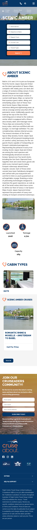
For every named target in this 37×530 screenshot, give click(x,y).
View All (8, 360)
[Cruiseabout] (10, 5)
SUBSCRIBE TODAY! (18, 414)
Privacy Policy (18, 426)
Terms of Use (7, 421)
